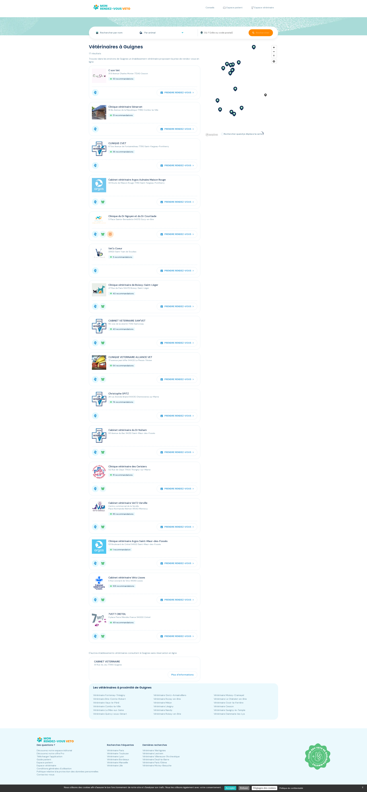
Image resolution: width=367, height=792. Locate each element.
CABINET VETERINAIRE (107, 661)
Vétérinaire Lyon (115, 756)
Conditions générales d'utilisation (54, 768)
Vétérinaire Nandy (163, 710)
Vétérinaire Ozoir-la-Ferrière (228, 702)
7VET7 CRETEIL (117, 614)
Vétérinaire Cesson (224, 706)
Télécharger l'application (49, 756)
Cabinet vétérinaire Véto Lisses (126, 577)
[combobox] (113, 32)
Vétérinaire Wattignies (154, 750)
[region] (241, 90)
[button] (241, 108)
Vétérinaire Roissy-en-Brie (167, 713)
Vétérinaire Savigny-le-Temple (229, 710)
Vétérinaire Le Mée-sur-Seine (108, 710)
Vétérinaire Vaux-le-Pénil (106, 702)
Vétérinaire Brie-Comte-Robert (109, 698)
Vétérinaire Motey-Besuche (156, 765)
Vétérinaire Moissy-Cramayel (229, 695)
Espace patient (45, 762)
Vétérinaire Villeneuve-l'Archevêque (161, 756)
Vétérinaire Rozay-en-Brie (167, 698)
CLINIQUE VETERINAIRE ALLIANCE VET (130, 357)
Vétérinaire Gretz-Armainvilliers (170, 695)
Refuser (244, 788)
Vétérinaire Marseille (117, 762)
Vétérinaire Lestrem (152, 753)
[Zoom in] (274, 47)
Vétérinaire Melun (163, 702)
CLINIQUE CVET (117, 143)
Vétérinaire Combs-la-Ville (107, 706)
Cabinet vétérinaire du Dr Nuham (127, 430)
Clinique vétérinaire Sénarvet (125, 106)
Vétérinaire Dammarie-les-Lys (229, 713)
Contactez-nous (45, 774)
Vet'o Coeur (115, 248)
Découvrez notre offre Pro (50, 753)
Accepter (230, 788)
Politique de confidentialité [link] (291, 788)
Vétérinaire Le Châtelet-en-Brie (230, 698)
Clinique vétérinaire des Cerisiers (127, 466)
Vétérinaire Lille (115, 765)
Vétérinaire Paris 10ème (154, 762)
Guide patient (44, 759)
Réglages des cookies (264, 788)
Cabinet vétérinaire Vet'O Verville (127, 503)
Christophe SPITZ (118, 393)
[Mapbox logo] (211, 134)
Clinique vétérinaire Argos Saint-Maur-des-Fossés (138, 541)
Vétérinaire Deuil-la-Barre (155, 759)
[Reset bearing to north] (274, 56)
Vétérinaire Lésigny (163, 706)
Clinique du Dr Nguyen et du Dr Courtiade (132, 216)
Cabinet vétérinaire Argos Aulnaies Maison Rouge (137, 179)
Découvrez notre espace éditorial (54, 750)
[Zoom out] (274, 52)
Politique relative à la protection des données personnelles (67, 771)
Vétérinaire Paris (115, 750)
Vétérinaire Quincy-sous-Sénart (110, 713)
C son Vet (114, 70)
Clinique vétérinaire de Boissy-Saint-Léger (133, 284)
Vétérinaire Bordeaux (118, 759)
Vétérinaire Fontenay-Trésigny (109, 695)
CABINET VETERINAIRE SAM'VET (127, 320)
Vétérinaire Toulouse (118, 753)
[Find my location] (274, 61)
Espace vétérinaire (46, 765)
